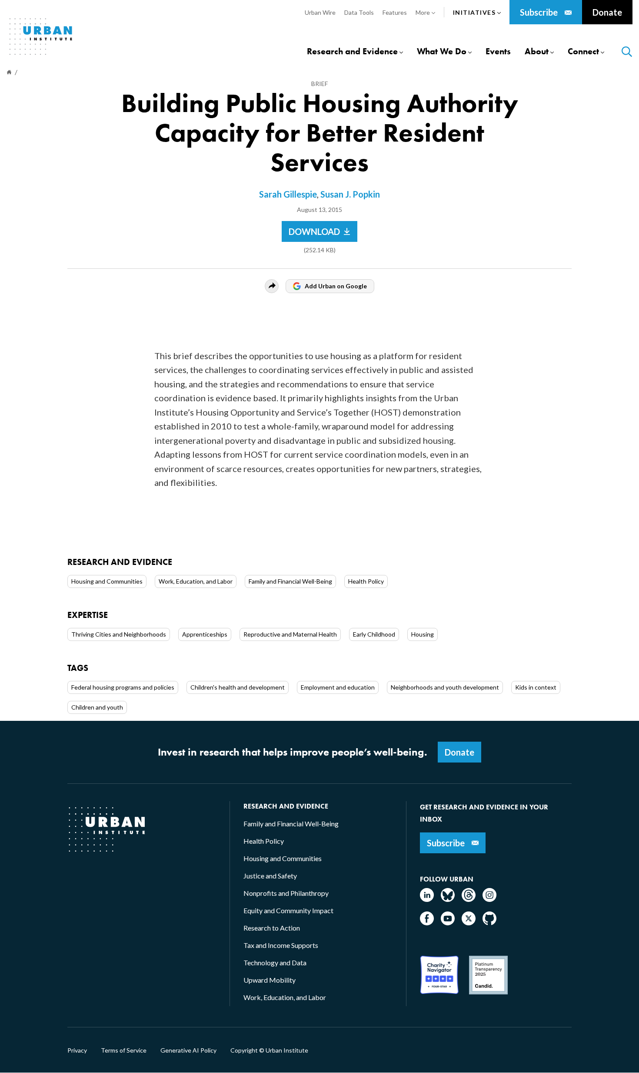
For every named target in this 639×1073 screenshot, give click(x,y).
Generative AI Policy (188, 1050)
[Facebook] (427, 922)
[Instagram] (489, 899)
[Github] (489, 922)
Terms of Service (123, 1050)
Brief (319, 83)
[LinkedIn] (427, 899)
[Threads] (469, 899)
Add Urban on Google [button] (336, 286)
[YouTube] (448, 922)
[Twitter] (469, 922)
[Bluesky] (448, 899)
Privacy (77, 1050)
